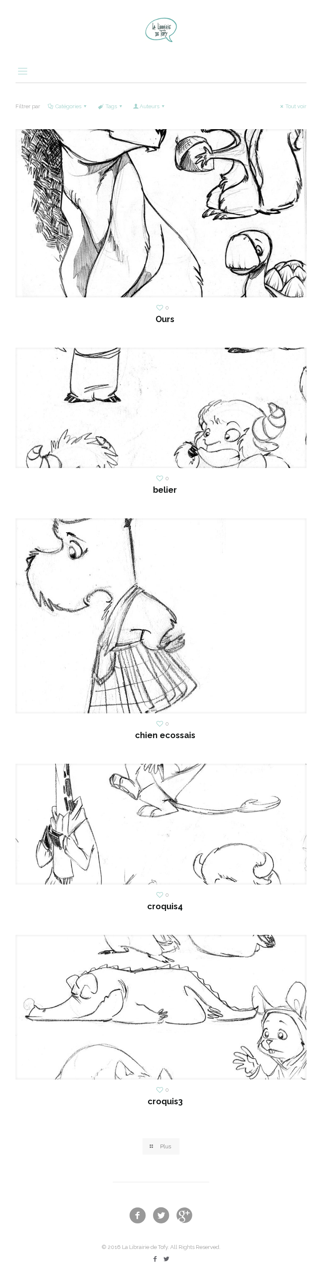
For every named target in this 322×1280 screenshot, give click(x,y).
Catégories (68, 106)
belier (165, 490)
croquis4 (165, 906)
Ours (165, 319)
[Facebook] (155, 1259)
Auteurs (149, 106)
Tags (111, 106)
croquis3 (165, 1101)
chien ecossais (165, 735)
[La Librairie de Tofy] (161, 29)
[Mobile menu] (23, 71)
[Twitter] (166, 1259)
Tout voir (296, 106)
